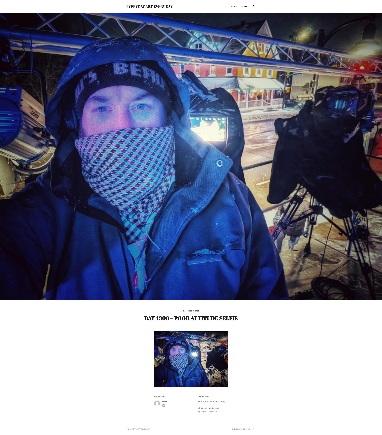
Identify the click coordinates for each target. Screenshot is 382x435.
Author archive (163, 405)
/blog (203, 402)
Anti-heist (245, 6)
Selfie (207, 402)
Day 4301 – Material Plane (209, 412)
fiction (233, 6)
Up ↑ (254, 429)
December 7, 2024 (191, 311)
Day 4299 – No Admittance (210, 408)
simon (164, 401)
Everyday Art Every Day (149, 6)
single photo (214, 402)
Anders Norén (244, 429)
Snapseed (222, 402)
